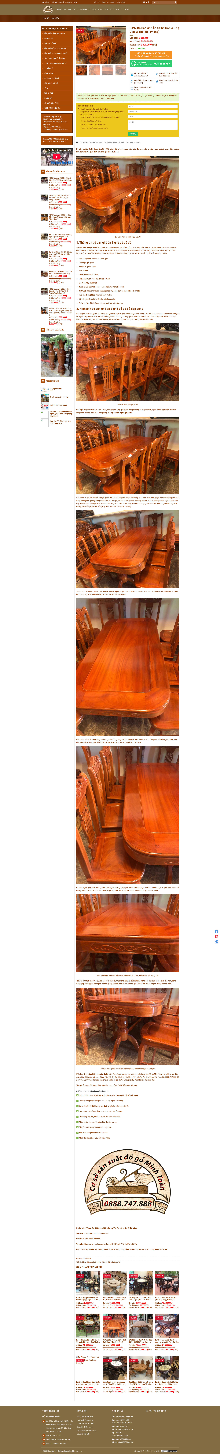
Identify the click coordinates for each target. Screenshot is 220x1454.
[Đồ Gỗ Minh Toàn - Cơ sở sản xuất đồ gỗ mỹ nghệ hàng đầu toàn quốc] (48, 9)
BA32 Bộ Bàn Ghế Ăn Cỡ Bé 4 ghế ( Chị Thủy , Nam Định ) (165, 1299)
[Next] (122, 45)
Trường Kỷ (83, 9)
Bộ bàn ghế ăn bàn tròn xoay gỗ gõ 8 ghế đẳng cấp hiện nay (113, 1085)
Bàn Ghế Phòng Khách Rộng (55, 48)
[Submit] (175, 2)
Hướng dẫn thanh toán (85, 1420)
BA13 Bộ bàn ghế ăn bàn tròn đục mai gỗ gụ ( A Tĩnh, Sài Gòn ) (167, 1341)
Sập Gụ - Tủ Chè (50, 43)
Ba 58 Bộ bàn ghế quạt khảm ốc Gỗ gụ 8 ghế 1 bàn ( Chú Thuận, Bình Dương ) (88, 1341)
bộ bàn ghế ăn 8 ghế (103, 1262)
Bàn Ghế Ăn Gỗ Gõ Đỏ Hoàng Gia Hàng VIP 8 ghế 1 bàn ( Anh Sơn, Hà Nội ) (141, 1383)
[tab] (79, 143)
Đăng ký (133, 134)
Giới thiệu (72, 9)
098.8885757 (54, 139)
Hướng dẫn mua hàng (92, 143)
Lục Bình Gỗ (48, 68)
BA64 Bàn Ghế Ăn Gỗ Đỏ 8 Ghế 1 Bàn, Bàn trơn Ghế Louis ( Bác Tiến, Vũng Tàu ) (114, 1299)
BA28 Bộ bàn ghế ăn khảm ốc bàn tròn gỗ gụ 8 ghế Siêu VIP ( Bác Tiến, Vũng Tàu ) (87, 1299)
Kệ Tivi (46, 88)
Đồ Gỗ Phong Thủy (51, 103)
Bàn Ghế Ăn (55, 18)
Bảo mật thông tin (83, 1434)
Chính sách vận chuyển (114, 143)
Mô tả (79, 143)
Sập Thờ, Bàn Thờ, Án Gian (54, 58)
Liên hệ (126, 9)
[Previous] (80, 45)
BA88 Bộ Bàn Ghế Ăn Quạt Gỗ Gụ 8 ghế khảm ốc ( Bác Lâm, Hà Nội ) (88, 1383)
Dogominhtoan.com (101, 1233)
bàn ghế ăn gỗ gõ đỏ (89, 1262)
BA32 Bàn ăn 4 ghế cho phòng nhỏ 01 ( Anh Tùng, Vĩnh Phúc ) (114, 1383)
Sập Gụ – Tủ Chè (95, 9)
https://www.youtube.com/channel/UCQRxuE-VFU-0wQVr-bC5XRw (111, 1244)
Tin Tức (118, 9)
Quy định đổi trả (133, 143)
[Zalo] (217, 942)
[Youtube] (217, 937)
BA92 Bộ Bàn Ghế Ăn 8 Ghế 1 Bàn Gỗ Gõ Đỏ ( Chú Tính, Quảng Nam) (141, 1341)
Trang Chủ (61, 9)
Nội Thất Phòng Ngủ (52, 108)
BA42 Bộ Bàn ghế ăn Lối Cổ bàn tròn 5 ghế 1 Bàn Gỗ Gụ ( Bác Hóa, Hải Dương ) (166, 1383)
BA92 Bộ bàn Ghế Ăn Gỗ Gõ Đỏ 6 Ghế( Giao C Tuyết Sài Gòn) (114, 1341)
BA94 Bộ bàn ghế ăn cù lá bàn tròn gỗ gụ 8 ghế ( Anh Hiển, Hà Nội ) (140, 1299)
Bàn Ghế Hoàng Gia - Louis (54, 33)
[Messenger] (217, 931)
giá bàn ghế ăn (115, 1262)
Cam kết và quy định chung (86, 1430)
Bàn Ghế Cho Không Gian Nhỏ (55, 53)
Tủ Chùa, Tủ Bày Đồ (51, 78)
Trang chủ (45, 18)
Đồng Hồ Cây (49, 73)
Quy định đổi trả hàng (84, 1427)
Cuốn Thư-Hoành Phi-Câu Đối (55, 63)
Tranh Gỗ (108, 9)
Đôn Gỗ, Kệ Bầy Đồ (51, 83)
